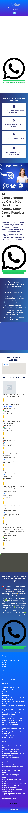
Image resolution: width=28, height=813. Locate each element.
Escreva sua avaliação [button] (9, 406)
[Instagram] (12, 803)
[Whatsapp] (16, 803)
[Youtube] (14, 803)
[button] (14, 13)
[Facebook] (10, 803)
